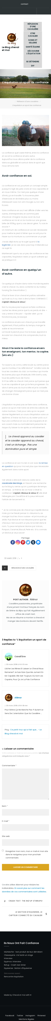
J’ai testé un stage (24, 955)
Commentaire (9, 765)
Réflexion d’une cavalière (32, 26)
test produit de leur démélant (28, 952)
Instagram (25, 11)
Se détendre (32, 61)
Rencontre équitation (14, 976)
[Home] (13, 101)
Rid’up (6, 965)
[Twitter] (28, 542)
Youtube (29, 11)
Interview (8, 958)
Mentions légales (26, 1019)
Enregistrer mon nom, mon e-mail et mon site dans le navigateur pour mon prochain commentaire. (27, 854)
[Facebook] (12, 542)
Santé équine (33, 46)
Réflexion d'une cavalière (23, 568)
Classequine (9, 955)
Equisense (8, 968)
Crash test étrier (18, 965)
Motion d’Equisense (23, 968)
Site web (6, 836)
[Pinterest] (23, 542)
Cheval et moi (18, 995)
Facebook (13, 11)
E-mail (5, 821)
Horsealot (33, 11)
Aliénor (18, 697)
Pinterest (17, 11)
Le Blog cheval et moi (10, 48)
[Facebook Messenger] (38, 542)
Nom (5, 806)
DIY (32, 65)
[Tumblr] (33, 542)
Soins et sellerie (32, 41)
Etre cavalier (33, 34)
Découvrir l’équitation (33, 52)
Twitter (21, 11)
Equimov (8, 961)
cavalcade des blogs (12, 483)
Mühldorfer (9, 952)
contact (24, 4)
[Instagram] (18, 542)
